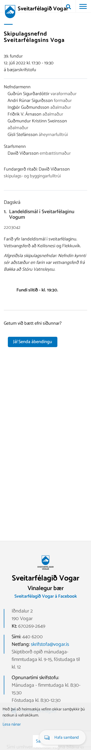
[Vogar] (45, 571)
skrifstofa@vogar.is (50, 644)
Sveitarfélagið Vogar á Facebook (45, 596)
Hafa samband (66, 737)
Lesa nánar (12, 724)
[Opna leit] (68, 6)
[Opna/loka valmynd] (83, 6)
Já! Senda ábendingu (32, 342)
